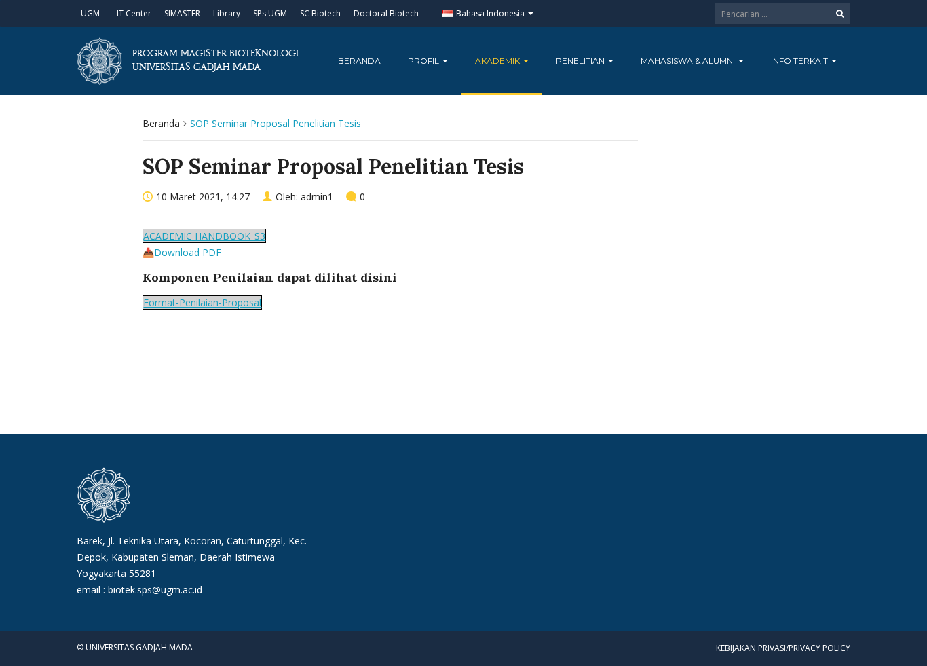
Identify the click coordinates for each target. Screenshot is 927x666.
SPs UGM (270, 13)
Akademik (498, 61)
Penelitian (581, 61)
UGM (90, 13)
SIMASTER (182, 13)
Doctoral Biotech (386, 13)
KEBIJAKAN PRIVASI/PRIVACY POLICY (783, 648)
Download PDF (187, 252)
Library (226, 13)
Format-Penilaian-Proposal (202, 302)
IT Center (134, 13)
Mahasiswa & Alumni (689, 61)
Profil (424, 61)
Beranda (359, 61)
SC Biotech (320, 13)
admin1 (317, 196)
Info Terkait (800, 61)
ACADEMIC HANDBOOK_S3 (204, 235)
